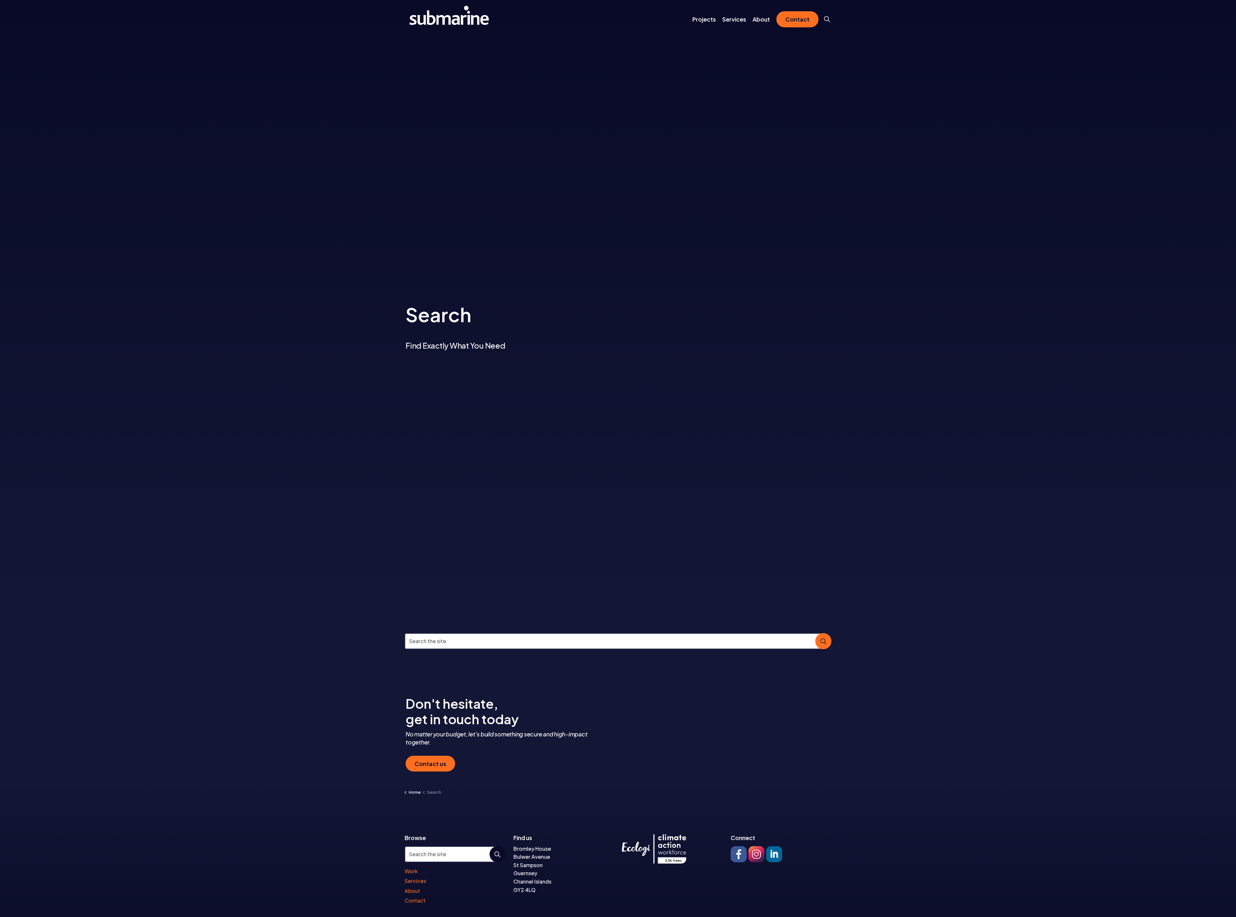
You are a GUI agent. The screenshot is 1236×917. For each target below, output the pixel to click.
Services (734, 19)
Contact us (430, 763)
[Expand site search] (826, 19)
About (761, 19)
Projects (704, 19)
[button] (823, 641)
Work (411, 871)
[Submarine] (449, 15)
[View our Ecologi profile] (654, 849)
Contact (797, 19)
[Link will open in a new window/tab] (739, 854)
